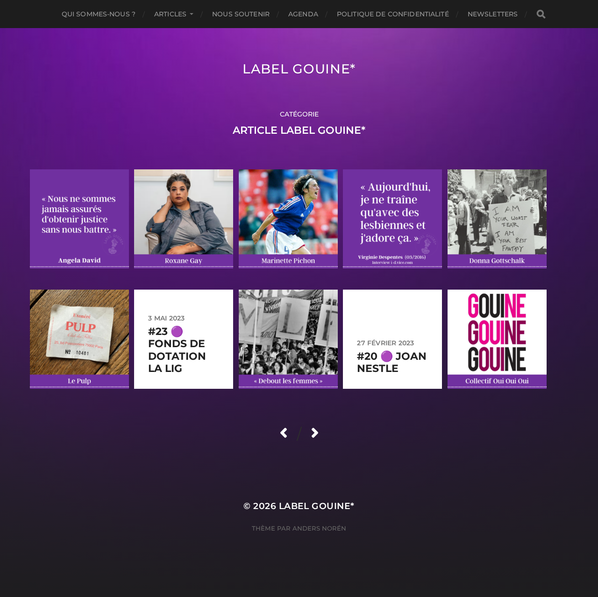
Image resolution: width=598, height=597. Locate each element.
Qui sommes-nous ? (98, 14)
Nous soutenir (241, 14)
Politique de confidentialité (393, 14)
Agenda (303, 14)
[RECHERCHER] (541, 14)
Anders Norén (319, 528)
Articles (170, 14)
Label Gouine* (299, 69)
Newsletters (493, 14)
